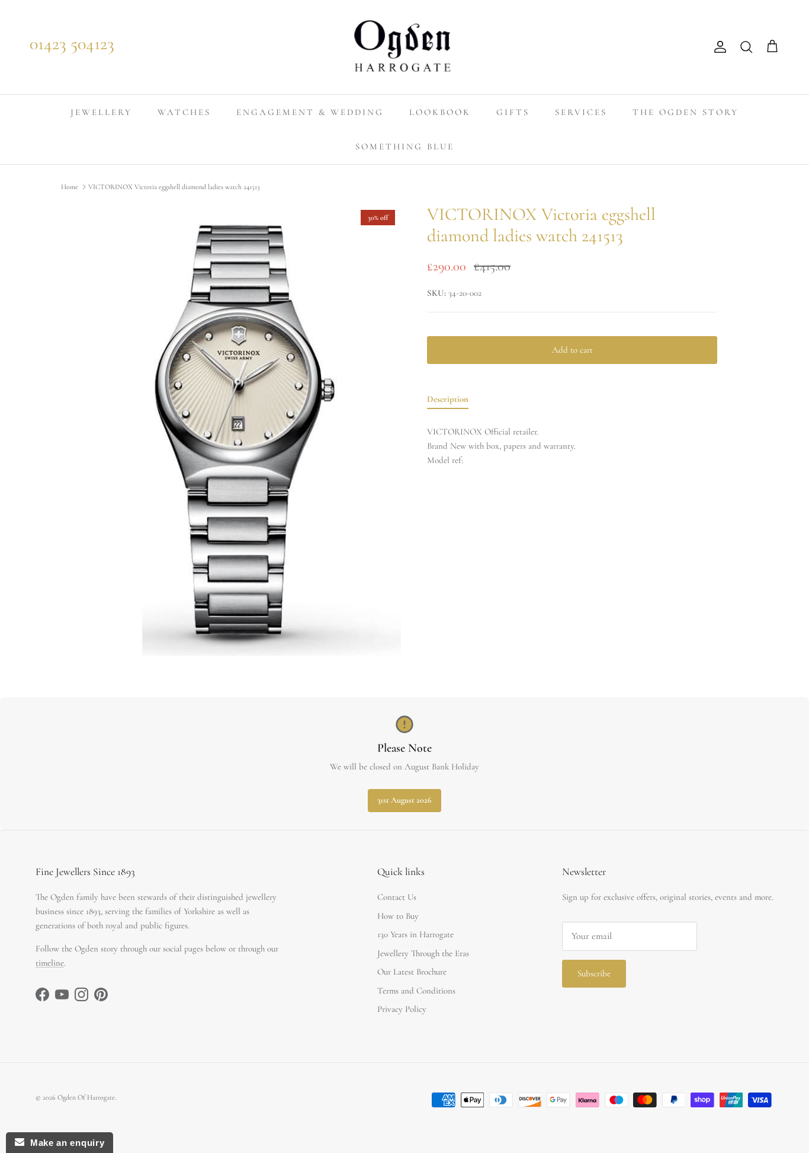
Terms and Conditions (416, 990)
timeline (50, 962)
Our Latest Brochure (412, 971)
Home (69, 187)
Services (581, 112)
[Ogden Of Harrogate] (405, 47)
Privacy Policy (401, 1009)
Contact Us (396, 897)
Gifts (512, 112)
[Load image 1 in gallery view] (246, 430)
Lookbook (440, 112)
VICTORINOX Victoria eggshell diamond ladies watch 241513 (174, 187)
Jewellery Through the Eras (423, 953)
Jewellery (101, 112)
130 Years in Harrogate (415, 934)
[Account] (717, 47)
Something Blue (404, 146)
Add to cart (572, 349)
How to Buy (398, 916)
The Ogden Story (686, 112)
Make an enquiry (64, 1143)
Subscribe (594, 973)
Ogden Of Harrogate (86, 1097)
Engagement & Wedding (310, 112)
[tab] (447, 401)
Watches (184, 112)
